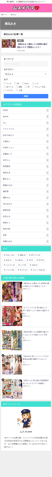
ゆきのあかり (25, 135)
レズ (23, 265)
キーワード (9, 59)
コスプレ (10, 265)
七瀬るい (25, 141)
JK (31, 260)
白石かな (25, 216)
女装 (34, 265)
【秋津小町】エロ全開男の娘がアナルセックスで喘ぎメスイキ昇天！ (36, 335)
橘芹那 (25, 191)
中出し (10, 255)
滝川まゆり (25, 204)
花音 (25, 235)
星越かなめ (25, 185)
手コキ (23, 270)
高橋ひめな (25, 241)
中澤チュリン (25, 148)
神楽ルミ (25, 223)
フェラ (10, 270)
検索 (26, 96)
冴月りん (25, 160)
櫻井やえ (25, 198)
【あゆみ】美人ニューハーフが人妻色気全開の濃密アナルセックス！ (36, 359)
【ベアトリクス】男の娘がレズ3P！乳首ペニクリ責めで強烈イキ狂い (36, 310)
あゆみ (25, 116)
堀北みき (25, 173)
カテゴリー (9, 69)
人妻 (20, 260)
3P (41, 260)
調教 (22, 255)
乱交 (9, 260)
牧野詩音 (25, 210)
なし (25, 123)
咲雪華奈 (25, 166)
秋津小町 (25, 229)
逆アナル (35, 255)
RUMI (25, 110)
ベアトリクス (25, 129)
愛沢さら (25, 179)
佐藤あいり (25, 154)
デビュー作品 (39, 270)
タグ (6, 79)
